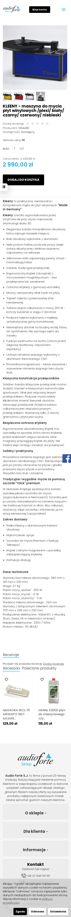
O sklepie (34, 813)
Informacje (34, 850)
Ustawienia (58, 911)
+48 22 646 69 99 (38, 876)
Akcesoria (11, 668)
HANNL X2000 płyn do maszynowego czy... (51, 714)
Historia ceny (12, 140)
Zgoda (20, 911)
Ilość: (6, 149)
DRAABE (24, 128)
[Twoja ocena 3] (37, 124)
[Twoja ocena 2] (32, 124)
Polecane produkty (39, 668)
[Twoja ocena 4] (42, 124)
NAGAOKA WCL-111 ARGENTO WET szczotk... (16, 714)
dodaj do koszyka (23, 180)
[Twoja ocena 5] (47, 124)
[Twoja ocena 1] (27, 124)
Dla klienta (34, 831)
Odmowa (37, 911)
